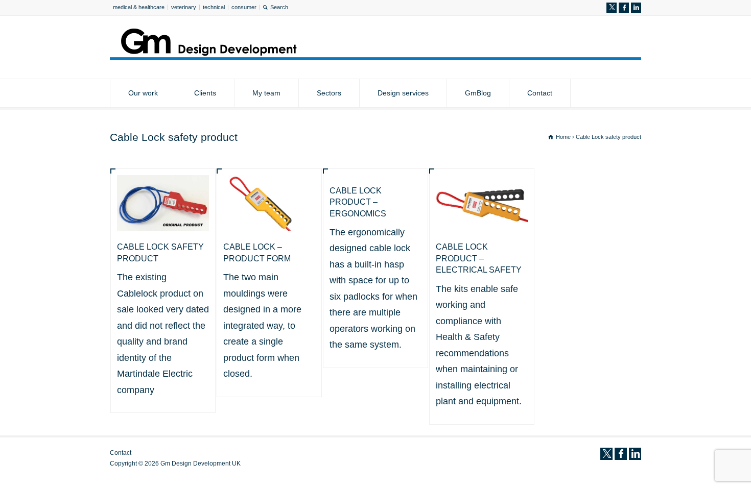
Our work (143, 93)
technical (214, 7)
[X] (611, 8)
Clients (205, 93)
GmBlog (478, 93)
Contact (539, 93)
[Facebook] (624, 8)
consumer (243, 7)
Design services (403, 93)
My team (266, 93)
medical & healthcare (139, 7)
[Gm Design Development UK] (375, 57)
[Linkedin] (636, 8)
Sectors (329, 93)
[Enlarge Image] (163, 190)
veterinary (183, 7)
